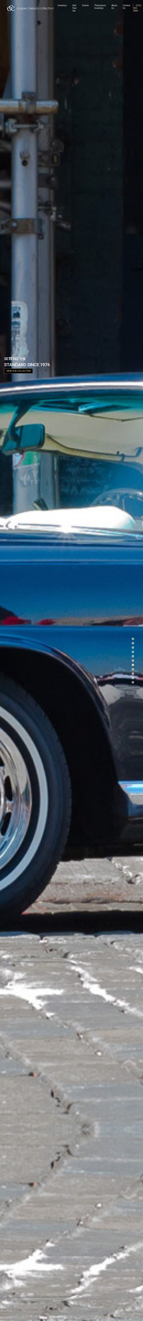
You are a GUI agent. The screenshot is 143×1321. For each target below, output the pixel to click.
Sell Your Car (74, 8)
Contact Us (126, 6)
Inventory (62, 5)
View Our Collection (18, 371)
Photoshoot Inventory (100, 6)
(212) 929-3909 (137, 8)
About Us (114, 6)
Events (85, 5)
